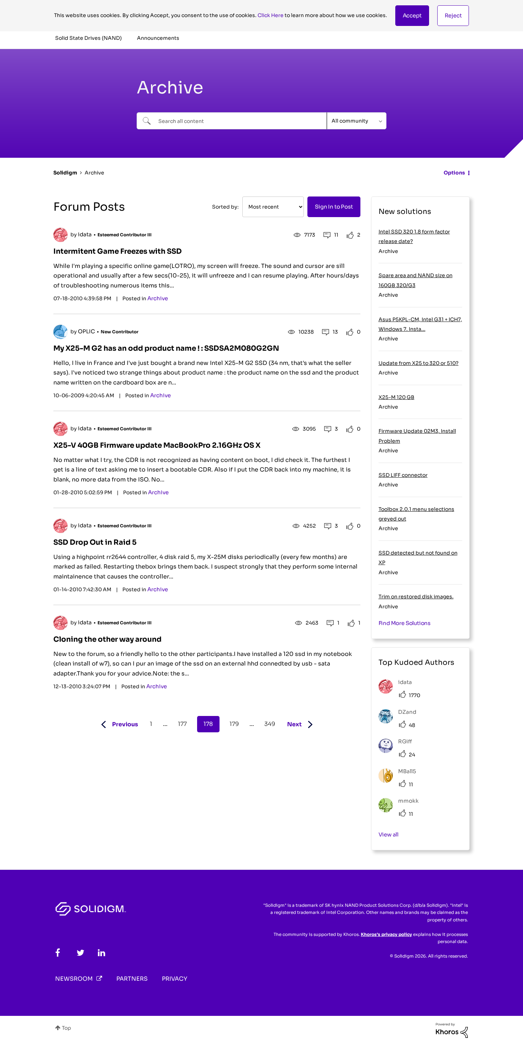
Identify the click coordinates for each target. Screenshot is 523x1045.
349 (269, 724)
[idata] (398, 691)
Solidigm (65, 172)
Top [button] (66, 1028)
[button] (412, 15)
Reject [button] (453, 15)
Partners (132, 978)
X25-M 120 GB (396, 397)
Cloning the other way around (107, 639)
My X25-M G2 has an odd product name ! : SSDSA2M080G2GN (166, 348)
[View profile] (60, 235)
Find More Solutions (405, 623)
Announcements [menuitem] (158, 38)
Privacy (174, 978)
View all (389, 834)
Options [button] (454, 172)
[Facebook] (57, 953)
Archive (157, 298)
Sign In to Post (334, 206)
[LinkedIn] (101, 953)
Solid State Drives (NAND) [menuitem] (88, 38)
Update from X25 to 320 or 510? (419, 363)
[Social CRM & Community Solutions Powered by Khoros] (452, 1030)
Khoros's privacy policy (386, 934)
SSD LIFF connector (403, 475)
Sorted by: (225, 207)
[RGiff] (398, 751)
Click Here (271, 15)
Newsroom (74, 978)
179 (234, 724)
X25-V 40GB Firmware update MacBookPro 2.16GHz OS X (156, 445)
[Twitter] (80, 953)
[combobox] (232, 120)
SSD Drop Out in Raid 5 (95, 542)
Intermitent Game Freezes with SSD (117, 251)
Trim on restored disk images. (416, 596)
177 (182, 724)
